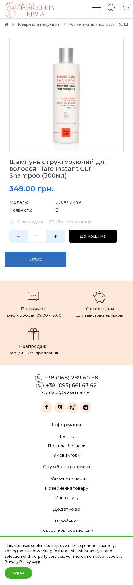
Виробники (66, 520)
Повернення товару (66, 488)
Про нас (66, 436)
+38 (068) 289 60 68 (71, 378)
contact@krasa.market (66, 392)
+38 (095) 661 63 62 (71, 385)
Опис (35, 259)
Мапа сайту (66, 497)
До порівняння (74, 222)
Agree (18, 573)
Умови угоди (67, 455)
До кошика (93, 236)
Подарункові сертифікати (67, 530)
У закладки (30, 222)
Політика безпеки (66, 445)
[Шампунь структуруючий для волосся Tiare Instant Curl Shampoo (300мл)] (66, 95)
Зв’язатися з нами (66, 478)
